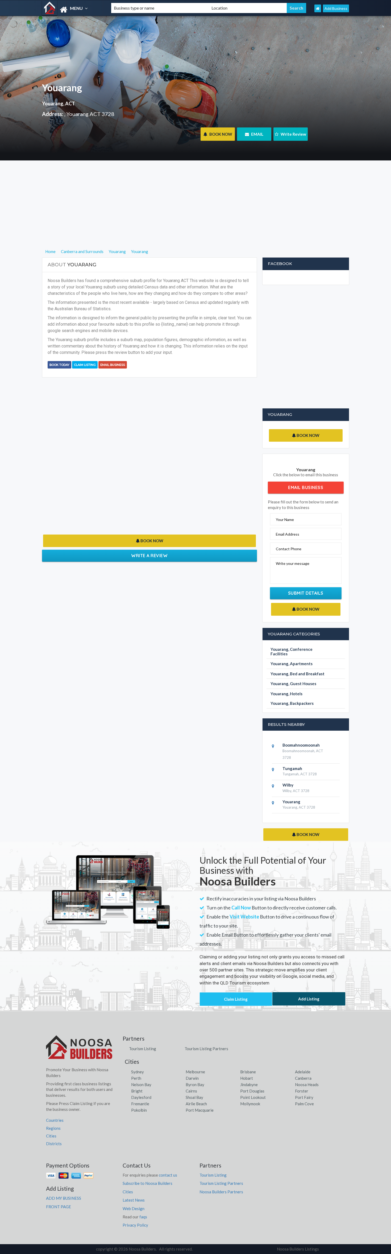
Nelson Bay (141, 1084)
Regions (53, 1128)
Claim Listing (85, 365)
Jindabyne (249, 1084)
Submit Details (305, 593)
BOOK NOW (220, 134)
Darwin (192, 1078)
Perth (136, 1078)
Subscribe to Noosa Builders (147, 1183)
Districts (54, 1143)
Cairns (191, 1091)
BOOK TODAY (59, 365)
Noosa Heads (307, 1084)
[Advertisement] (195, 211)
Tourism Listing (142, 1048)
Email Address (287, 534)
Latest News (134, 1200)
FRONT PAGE (58, 1206)
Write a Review (149, 555)
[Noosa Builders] (72, 10)
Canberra (303, 1078)
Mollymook (250, 1103)
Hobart (246, 1078)
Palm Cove (304, 1103)
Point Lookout (253, 1097)
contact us (168, 1175)
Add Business (336, 8)
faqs (143, 1216)
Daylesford (141, 1097)
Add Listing (308, 998)
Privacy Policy (135, 1225)
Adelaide (302, 1071)
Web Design (133, 1208)
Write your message (292, 563)
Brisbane (248, 1071)
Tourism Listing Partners (206, 1048)
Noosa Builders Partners (221, 1191)
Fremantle (140, 1103)
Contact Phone (288, 549)
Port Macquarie (200, 1110)
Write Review (293, 134)
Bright (137, 1091)
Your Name (285, 519)
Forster (301, 1091)
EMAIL (256, 134)
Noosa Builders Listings (298, 1249)
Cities (51, 1135)
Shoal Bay (194, 1097)
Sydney (137, 1071)
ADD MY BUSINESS (63, 1198)
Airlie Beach (196, 1103)
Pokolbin (139, 1110)
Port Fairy (304, 1097)
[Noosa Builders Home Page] (317, 8)
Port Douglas (252, 1091)
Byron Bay (195, 1084)
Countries (55, 1120)
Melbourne (195, 1071)
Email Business (112, 365)
